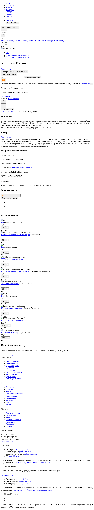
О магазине (10, 389)
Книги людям (60, 41)
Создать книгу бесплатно (11, 355)
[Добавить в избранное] (3, 102)
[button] (47, 35)
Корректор (10, 370)
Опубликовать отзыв (9, 198)
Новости (9, 14)
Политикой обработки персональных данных (33, 462)
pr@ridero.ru (14, 456)
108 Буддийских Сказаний (12, 320)
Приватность (11, 396)
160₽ (4, 326)
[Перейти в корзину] (5, 44)
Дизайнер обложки (14, 372)
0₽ (3, 228)
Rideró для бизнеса (13, 379)
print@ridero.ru (25, 452)
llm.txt (8, 405)
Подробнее (85, 84)
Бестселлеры (24, 41)
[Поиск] (3, 35)
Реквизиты (10, 400)
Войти (4, 30)
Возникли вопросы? (14, 394)
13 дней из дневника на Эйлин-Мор (16, 271)
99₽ (3, 338)
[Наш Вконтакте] (7, 498)
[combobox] (47, 32)
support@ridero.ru (23, 449)
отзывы (11, 111)
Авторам (9, 12)
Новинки (10, 417)
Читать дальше (7, 475)
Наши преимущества (14, 398)
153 (2, 247)
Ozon (14, 168)
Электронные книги (14, 413)
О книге (4, 111)
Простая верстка (13, 363)
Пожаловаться (7, 109)
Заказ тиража (11, 374)
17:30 (3, 296)
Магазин (9, 3)
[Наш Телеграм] (7, 500)
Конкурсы (10, 10)
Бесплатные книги (13, 420)
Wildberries (27, 168)
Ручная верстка (12, 366)
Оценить (15, 99)
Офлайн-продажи (13, 361)
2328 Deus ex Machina (10, 284)
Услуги (9, 7)
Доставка (10, 426)
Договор (9, 402)
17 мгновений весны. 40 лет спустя (15, 235)
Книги (8, 391)
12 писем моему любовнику (12, 308)
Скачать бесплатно (9, 74)
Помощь (9, 20)
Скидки (42, 41)
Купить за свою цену (32, 77)
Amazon (20, 168)
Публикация (11, 377)
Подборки (50, 41)
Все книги (5, 41)
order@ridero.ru (30, 454)
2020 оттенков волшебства (12, 259)
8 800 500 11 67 (7, 441)
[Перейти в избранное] (2, 44)
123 (2, 222)
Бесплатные (34, 41)
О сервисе (10, 5)
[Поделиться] (3, 106)
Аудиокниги (11, 415)
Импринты (14, 41)
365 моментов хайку (9, 333)
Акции (9, 16)
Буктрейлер (11, 368)
